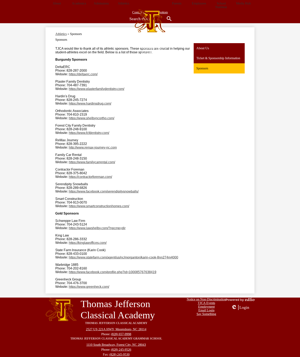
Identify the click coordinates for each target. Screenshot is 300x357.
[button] (57, 3)
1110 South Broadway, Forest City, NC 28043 (116, 344)
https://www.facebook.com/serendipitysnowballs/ (104, 191)
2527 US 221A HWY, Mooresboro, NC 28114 (116, 329)
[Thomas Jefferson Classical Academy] (150, 21)
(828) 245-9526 (121, 349)
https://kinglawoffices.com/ (88, 242)
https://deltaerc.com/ (83, 74)
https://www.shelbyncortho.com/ (91, 118)
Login (240, 307)
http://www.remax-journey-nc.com (93, 147)
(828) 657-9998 (121, 334)
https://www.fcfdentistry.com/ (89, 133)
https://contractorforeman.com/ (90, 176)
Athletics (61, 34)
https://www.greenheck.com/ (89, 286)
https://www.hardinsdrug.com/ (90, 103)
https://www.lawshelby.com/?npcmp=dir (97, 228)
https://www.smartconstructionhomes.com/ (99, 206)
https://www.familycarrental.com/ (92, 162)
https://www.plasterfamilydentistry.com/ (96, 89)
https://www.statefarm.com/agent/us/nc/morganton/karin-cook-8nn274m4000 (123, 257)
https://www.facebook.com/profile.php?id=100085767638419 (112, 272)
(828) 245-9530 (119, 354)
